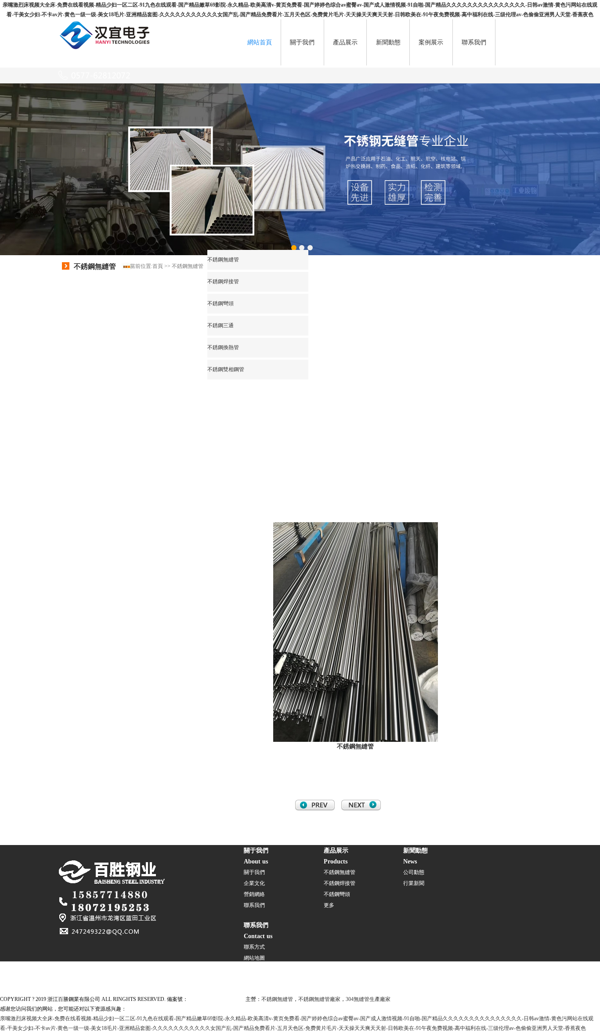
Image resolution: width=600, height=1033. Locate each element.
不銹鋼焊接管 (223, 281)
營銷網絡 (254, 894)
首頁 (157, 266)
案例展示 (431, 42)
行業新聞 (413, 883)
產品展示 (345, 42)
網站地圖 (254, 958)
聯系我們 (474, 42)
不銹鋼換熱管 (223, 347)
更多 (329, 905)
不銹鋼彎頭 (220, 303)
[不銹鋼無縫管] (105, 49)
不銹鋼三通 (220, 325)
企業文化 (254, 883)
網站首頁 (259, 42)
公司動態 (413, 872)
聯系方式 (254, 947)
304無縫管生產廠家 (368, 999)
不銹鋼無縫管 (187, 266)
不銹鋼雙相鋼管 (225, 369)
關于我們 (302, 42)
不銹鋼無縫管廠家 (319, 999)
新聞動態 (388, 42)
